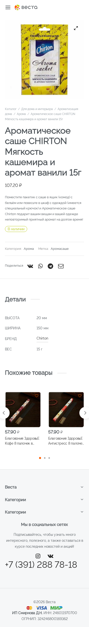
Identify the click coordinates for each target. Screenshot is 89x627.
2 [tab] (44, 458)
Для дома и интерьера (37, 109)
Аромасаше (60, 249)
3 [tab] (49, 458)
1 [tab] (40, 458)
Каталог (11, 109)
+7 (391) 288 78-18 (41, 564)
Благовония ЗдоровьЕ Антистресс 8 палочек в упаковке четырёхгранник (66, 441)
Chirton (42, 338)
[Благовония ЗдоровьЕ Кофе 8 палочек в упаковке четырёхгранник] (23, 410)
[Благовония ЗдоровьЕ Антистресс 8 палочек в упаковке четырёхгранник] (66, 410)
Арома (21, 114)
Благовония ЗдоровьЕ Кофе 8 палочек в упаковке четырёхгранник (22, 441)
